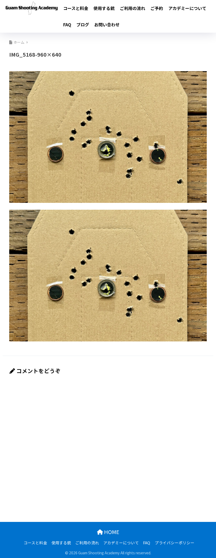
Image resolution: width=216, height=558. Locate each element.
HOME (111, 532)
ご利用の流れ (132, 8)
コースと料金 (75, 8)
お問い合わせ (107, 24)
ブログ (82, 24)
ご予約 (156, 8)
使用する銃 (104, 8)
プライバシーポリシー (174, 542)
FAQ (67, 24)
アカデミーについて (187, 8)
